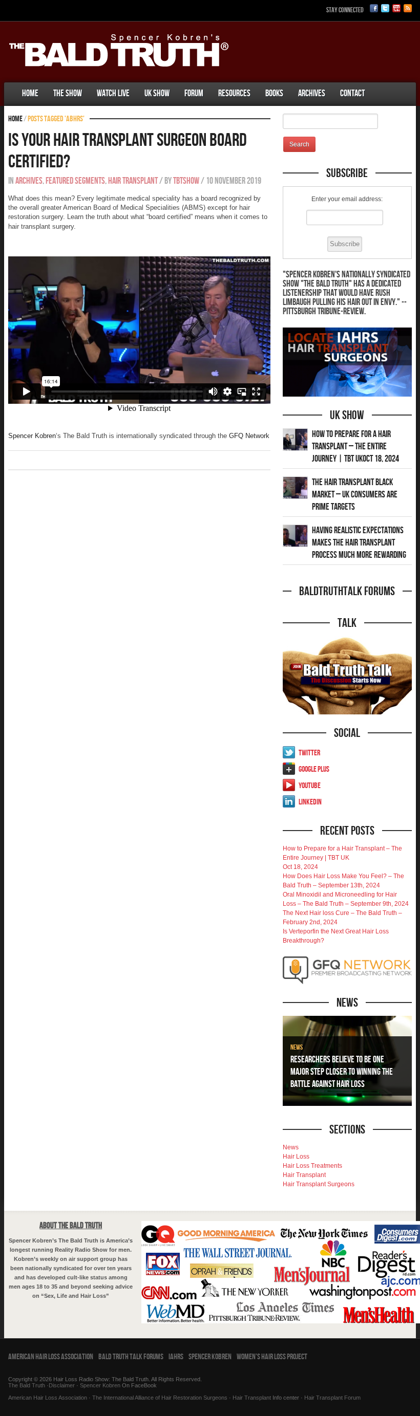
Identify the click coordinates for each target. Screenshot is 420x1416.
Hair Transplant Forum (332, 1398)
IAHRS (176, 1357)
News (296, 1047)
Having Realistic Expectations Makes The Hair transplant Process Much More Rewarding (359, 542)
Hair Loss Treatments (312, 1165)
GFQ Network (249, 436)
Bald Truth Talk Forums (130, 1357)
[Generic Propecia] (379, 83)
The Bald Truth (26, 1385)
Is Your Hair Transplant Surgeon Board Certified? (127, 151)
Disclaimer (62, 1385)
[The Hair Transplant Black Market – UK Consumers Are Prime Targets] (295, 487)
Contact (352, 93)
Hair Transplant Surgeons (318, 1184)
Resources (234, 93)
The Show (67, 93)
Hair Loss (296, 1156)
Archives (311, 93)
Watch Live (113, 93)
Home (30, 93)
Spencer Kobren (32, 436)
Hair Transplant (133, 181)
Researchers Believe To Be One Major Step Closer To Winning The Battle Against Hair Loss (341, 1072)
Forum (193, 93)
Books (274, 93)
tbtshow (186, 181)
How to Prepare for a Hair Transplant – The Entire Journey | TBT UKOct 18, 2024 (355, 446)
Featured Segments (75, 181)
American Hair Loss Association (50, 1357)
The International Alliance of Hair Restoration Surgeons (159, 1398)
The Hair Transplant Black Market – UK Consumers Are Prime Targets (354, 494)
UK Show (157, 93)
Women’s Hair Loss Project (272, 1357)
